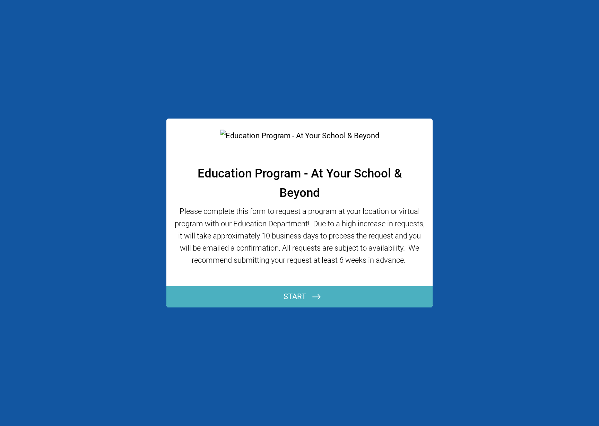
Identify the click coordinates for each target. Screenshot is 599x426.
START (295, 296)
